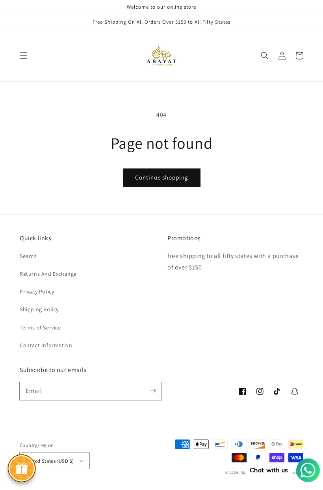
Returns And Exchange (48, 273)
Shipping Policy (39, 309)
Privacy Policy (37, 291)
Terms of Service (40, 327)
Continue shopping (161, 177)
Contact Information (46, 345)
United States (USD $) (50, 461)
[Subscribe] (153, 391)
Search (28, 256)
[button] (23, 55)
